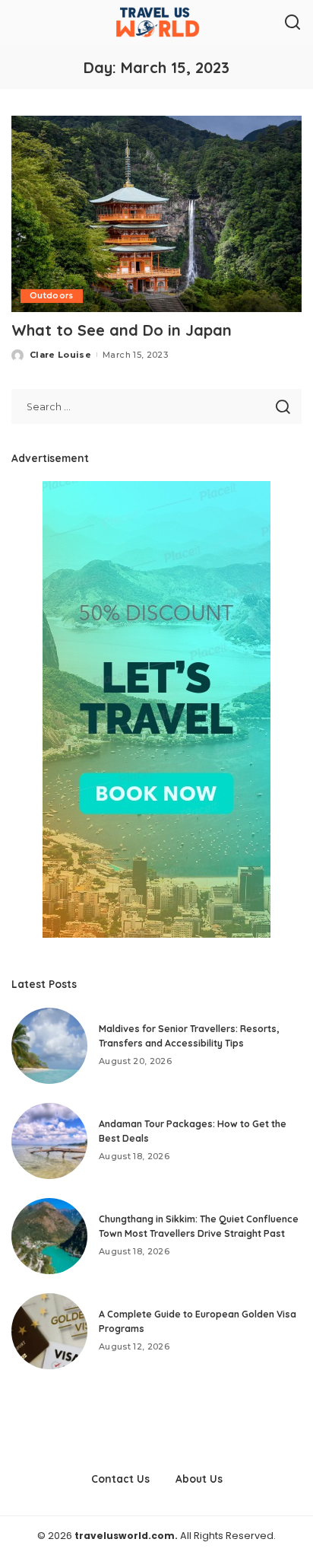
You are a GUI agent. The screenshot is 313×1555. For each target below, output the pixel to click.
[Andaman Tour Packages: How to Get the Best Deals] (49, 1141)
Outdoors (52, 296)
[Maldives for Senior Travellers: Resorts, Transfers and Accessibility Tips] (49, 1046)
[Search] (292, 23)
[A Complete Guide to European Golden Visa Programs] (49, 1331)
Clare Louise (60, 354)
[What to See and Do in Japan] (156, 214)
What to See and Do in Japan (121, 329)
